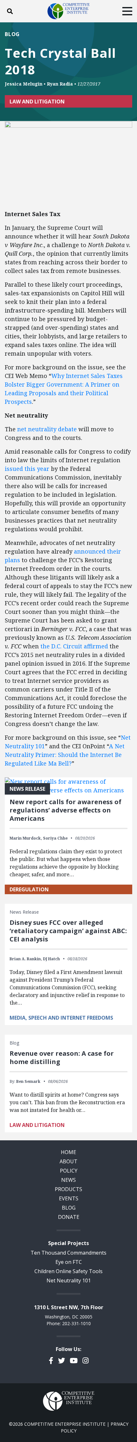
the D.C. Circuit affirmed (74, 646)
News (68, 1179)
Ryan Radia (60, 84)
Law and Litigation (37, 101)
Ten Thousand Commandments (68, 1252)
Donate (68, 1216)
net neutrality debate (47, 429)
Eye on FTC (68, 1261)
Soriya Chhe (55, 838)
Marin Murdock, (26, 838)
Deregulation (29, 889)
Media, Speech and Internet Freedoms (61, 1017)
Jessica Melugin (23, 84)
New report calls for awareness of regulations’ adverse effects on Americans (65, 810)
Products (68, 1189)
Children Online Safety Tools (68, 1271)
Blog (12, 34)
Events (68, 1198)
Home (68, 1152)
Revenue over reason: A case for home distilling (62, 1057)
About (68, 1161)
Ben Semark (28, 1081)
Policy (68, 1170)
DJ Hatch (51, 959)
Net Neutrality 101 (69, 1280)
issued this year (27, 468)
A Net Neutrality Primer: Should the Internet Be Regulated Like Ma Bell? (65, 754)
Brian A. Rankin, (26, 959)
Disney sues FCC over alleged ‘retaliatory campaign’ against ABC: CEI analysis (68, 930)
